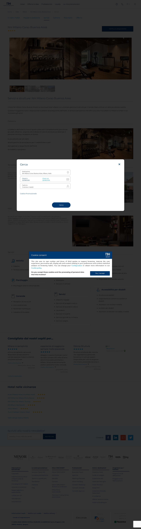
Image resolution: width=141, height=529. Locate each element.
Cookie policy (36, 268)
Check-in (25, 178)
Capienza (25, 185)
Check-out (45, 178)
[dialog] (70, 264)
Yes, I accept (100, 273)
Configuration (76, 265)
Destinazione (26, 171)
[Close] (119, 164)
